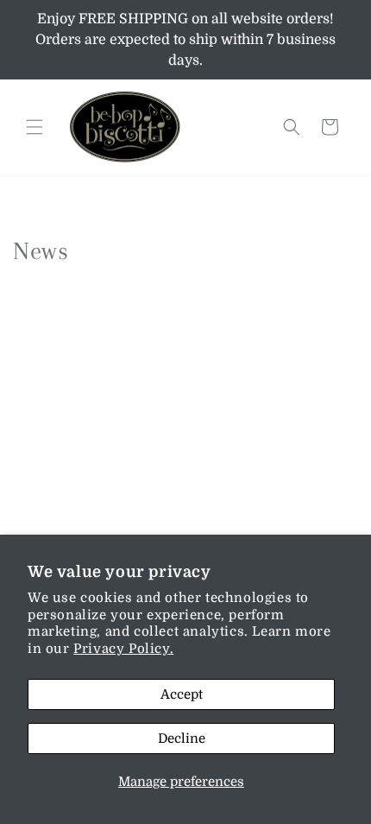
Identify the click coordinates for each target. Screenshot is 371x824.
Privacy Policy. (123, 648)
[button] (34, 127)
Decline (181, 738)
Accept (181, 694)
